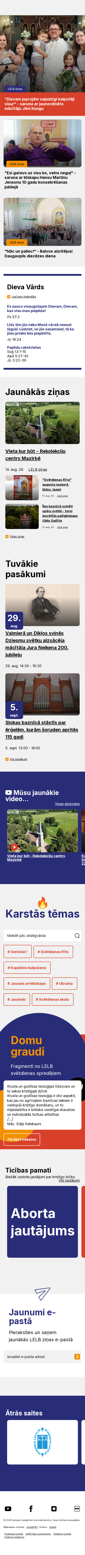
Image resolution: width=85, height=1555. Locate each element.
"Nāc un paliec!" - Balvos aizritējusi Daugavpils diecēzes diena (39, 253)
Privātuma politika (14, 1534)
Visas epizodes (67, 804)
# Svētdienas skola (52, 999)
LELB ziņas (15, 89)
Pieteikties (78, 1357)
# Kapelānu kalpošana (27, 968)
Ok (78, 935)
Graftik (52, 1527)
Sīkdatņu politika (62, 1534)
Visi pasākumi (18, 759)
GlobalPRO (32, 1527)
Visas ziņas (17, 536)
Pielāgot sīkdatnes (14, 1537)
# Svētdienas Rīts (53, 952)
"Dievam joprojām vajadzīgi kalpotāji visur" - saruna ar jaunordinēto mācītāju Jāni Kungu (40, 104)
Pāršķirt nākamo (22, 1139)
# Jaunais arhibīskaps (27, 983)
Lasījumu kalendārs (24, 296)
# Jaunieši (17, 999)
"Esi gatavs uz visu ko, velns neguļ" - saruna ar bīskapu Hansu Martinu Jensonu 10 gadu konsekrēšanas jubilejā (40, 179)
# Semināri (18, 952)
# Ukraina (64, 983)
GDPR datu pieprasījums (38, 1534)
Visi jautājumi (69, 1180)
